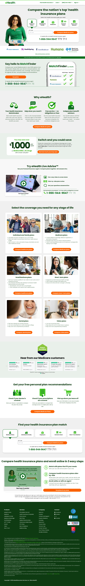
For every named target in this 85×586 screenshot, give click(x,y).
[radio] (32, 23)
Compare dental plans (23, 332)
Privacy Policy (56, 573)
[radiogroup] (53, 24)
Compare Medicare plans (42, 127)
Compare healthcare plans (23, 249)
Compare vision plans (61, 332)
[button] (14, 41)
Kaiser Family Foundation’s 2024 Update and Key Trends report (28, 542)
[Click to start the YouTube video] (23, 183)
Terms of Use (49, 573)
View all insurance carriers (42, 54)
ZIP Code (31, 30)
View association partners (72, 51)
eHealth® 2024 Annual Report (19, 540)
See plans (16, 77)
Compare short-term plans (61, 293)
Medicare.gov (58, 558)
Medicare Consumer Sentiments (32, 538)
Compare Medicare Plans (42, 411)
